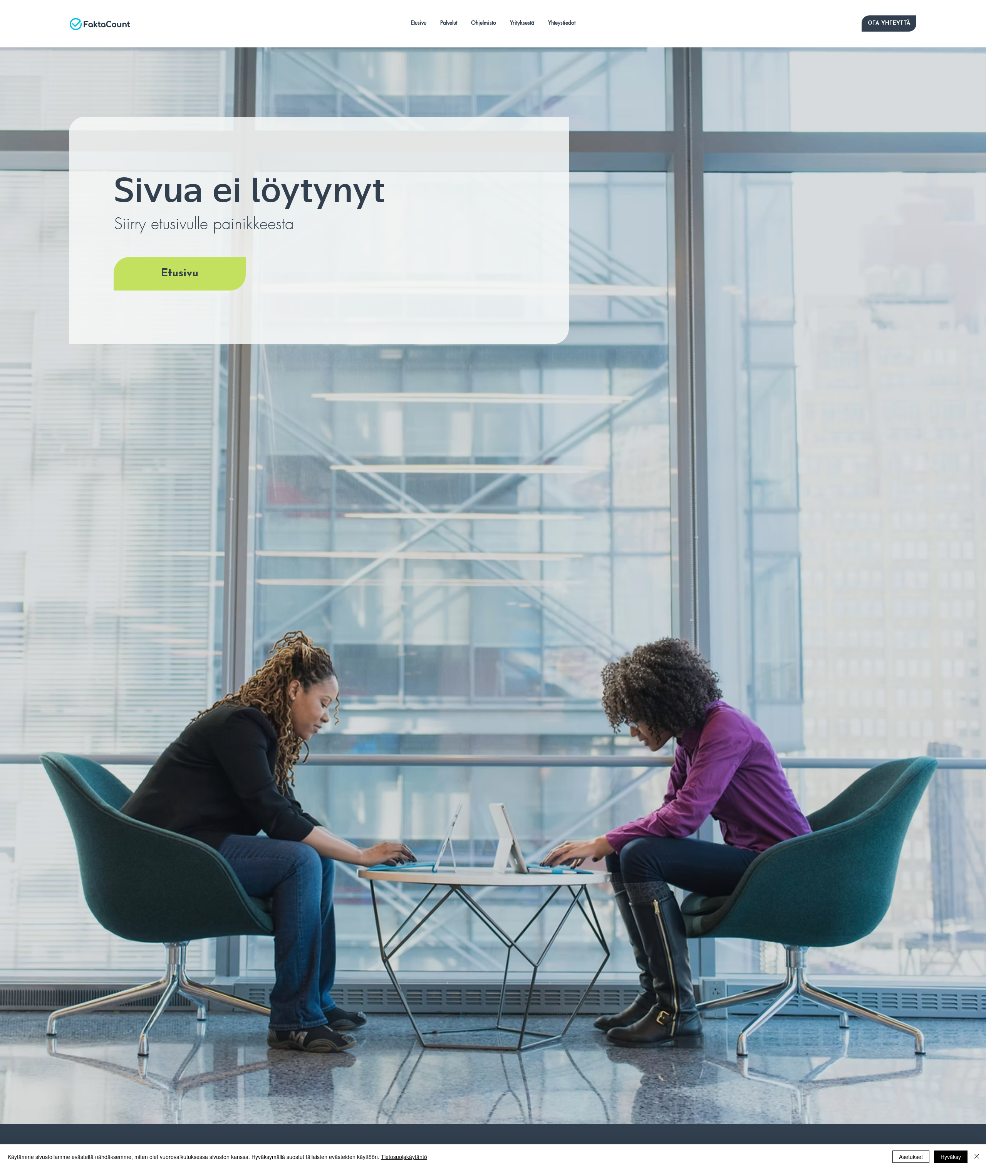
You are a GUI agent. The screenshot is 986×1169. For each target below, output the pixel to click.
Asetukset (911, 1157)
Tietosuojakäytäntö (404, 1157)
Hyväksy (951, 1157)
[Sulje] (976, 1157)
